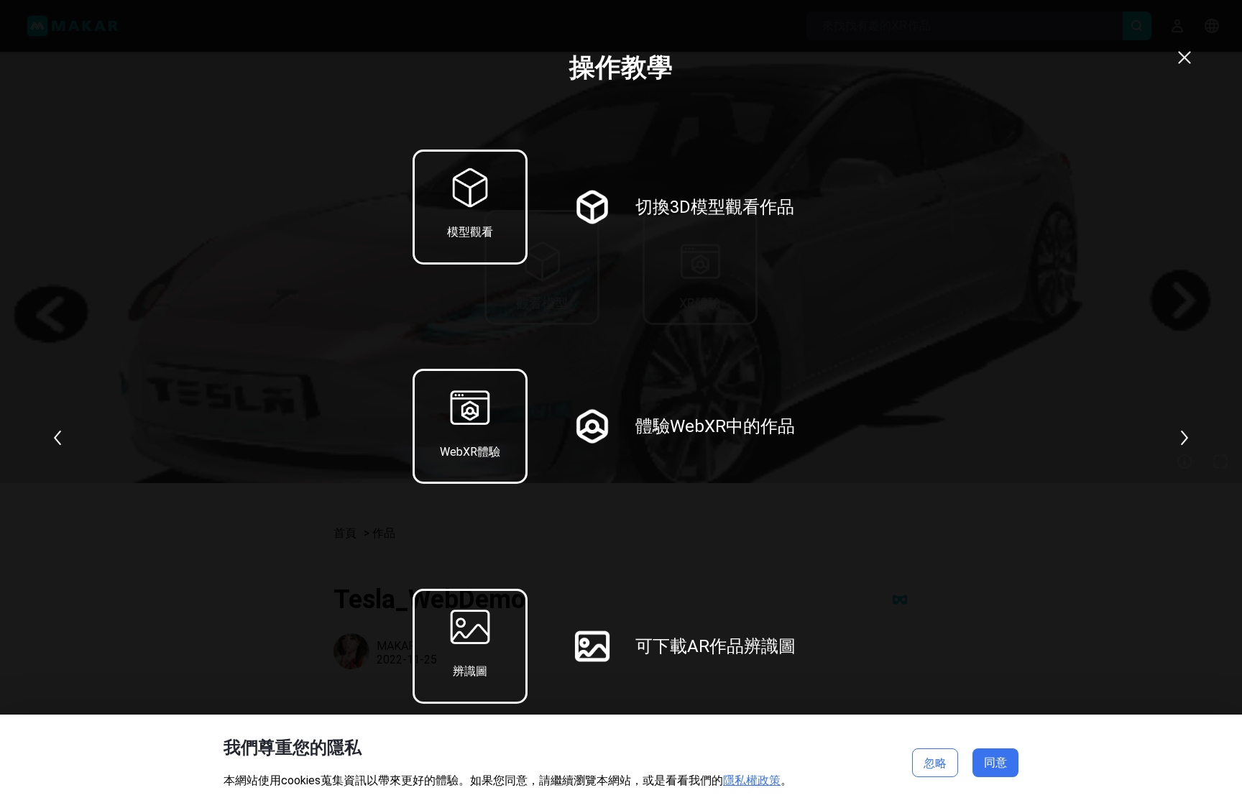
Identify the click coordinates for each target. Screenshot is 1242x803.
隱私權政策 (752, 780)
